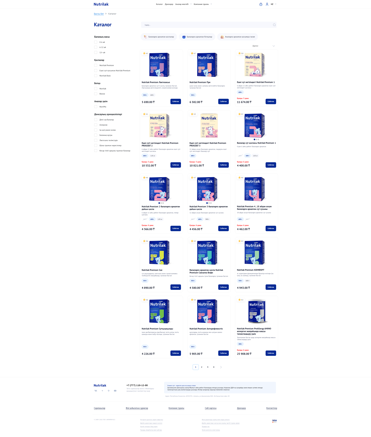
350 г (145, 95)
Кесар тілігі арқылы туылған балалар (115, 150)
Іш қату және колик (108, 130)
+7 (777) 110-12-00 (137, 385)
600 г (152, 95)
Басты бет (99, 13)
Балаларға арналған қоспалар (161, 36)
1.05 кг (152, 156)
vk (95, 390)
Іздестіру (275, 25)
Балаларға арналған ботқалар (199, 36)
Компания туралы (201, 4)
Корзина (259, 4)
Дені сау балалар (107, 119)
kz (272, 4)
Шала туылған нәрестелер (110, 145)
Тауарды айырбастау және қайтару (151, 430)
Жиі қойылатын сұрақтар (137, 408)
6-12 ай (103, 47)
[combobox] (263, 45)
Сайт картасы (211, 408)
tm (102, 390)
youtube (115, 390)
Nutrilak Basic (105, 75)
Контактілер (271, 408)
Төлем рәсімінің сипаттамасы (211, 430)
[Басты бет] (101, 4)
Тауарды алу (205, 426)
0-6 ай (102, 42)
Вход (265, 4)
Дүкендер (169, 4)
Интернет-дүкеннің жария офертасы (151, 419)
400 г (240, 344)
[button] (254, 139)
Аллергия (103, 125)
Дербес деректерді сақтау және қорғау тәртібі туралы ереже (221, 423)
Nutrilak (103, 88)
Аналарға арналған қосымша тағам (240, 36)
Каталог (159, 4)
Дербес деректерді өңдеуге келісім (151, 423)
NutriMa (103, 106)
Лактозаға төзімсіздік (109, 140)
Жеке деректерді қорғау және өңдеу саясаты (216, 419)
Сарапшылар (99, 408)
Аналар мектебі (181, 4)
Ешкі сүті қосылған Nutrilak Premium (115, 70)
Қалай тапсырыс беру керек (148, 426)
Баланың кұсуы (106, 135)
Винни (102, 93)
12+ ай (102, 52)
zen (108, 390)
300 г (240, 156)
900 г (207, 219)
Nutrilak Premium (107, 65)
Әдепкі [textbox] (255, 45)
